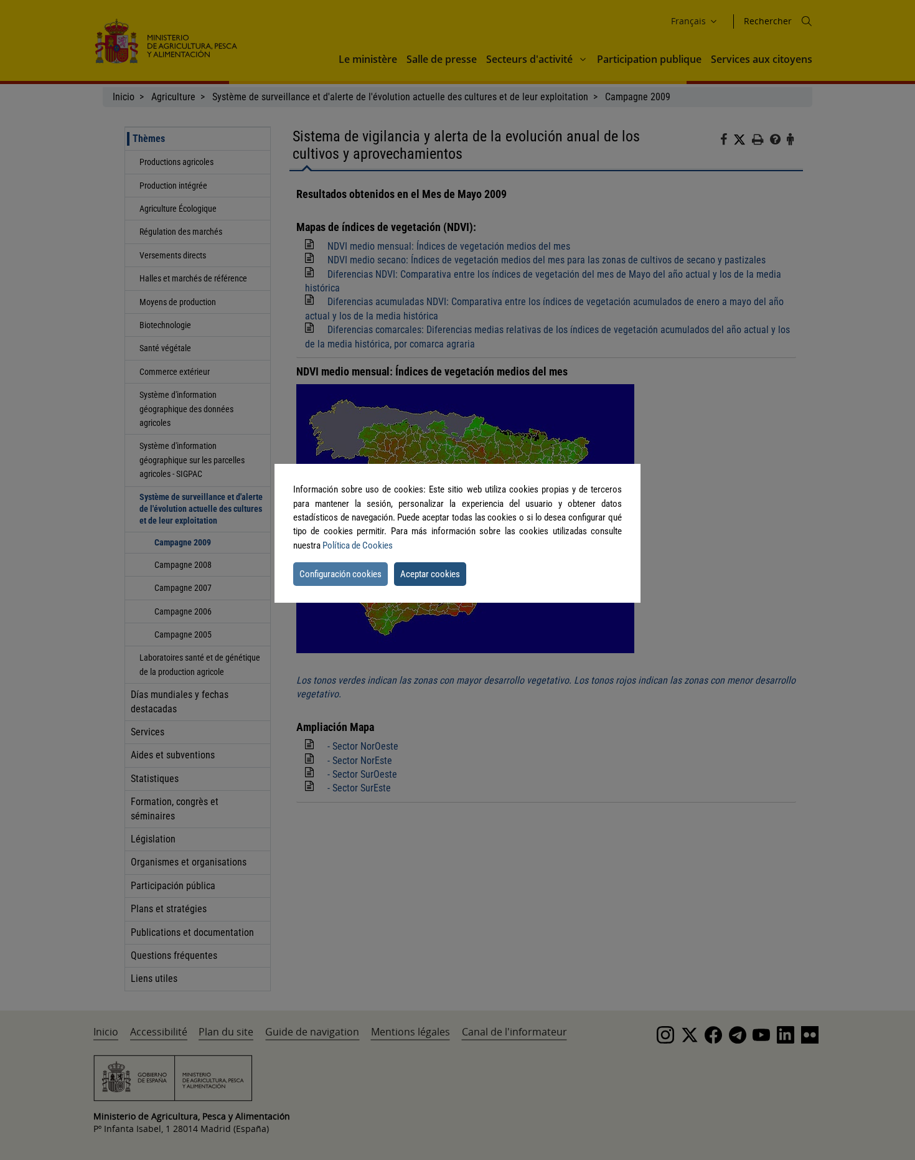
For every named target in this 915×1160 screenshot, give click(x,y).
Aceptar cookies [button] (430, 574)
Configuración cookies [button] (340, 574)
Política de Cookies (357, 545)
